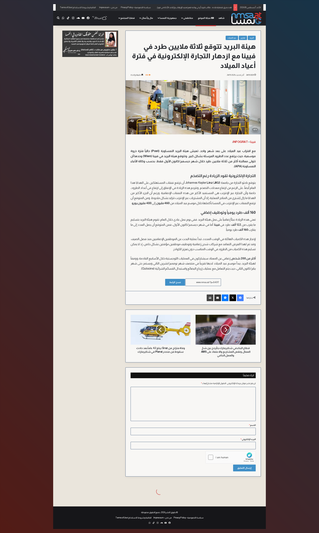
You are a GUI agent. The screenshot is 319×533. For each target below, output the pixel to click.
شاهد (221, 18)
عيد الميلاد (231, 38)
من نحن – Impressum (108, 7)
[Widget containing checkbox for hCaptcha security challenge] (231, 457)
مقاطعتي (188, 18)
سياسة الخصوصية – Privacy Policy (136, 7)
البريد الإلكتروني (248, 439)
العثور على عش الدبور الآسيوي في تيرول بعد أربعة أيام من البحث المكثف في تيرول (197, 7)
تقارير (243, 38)
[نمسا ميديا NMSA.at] (246, 18)
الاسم (252, 425)
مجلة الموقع (204, 18)
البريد (252, 38)
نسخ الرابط (175, 282)
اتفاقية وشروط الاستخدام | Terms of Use (78, 7)
